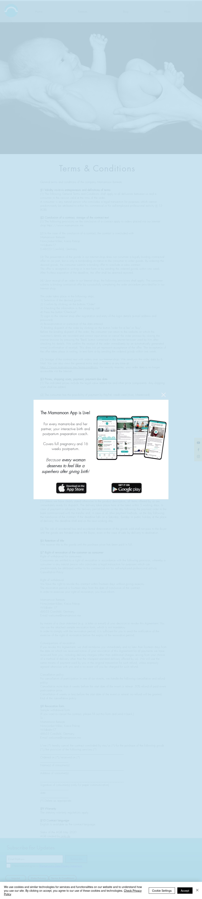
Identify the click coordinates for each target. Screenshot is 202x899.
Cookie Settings (162, 890)
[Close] (197, 890)
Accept (185, 890)
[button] (163, 395)
